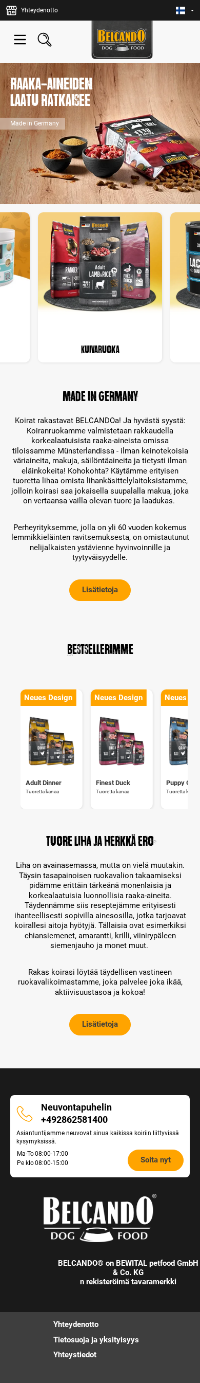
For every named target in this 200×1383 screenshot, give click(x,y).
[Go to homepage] (122, 40)
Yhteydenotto (75, 1324)
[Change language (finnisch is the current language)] (185, 10)
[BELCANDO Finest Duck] (122, 741)
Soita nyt (156, 1159)
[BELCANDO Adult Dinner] (51, 741)
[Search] (44, 39)
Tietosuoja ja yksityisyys (96, 1339)
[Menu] (20, 39)
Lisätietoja (100, 589)
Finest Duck (113, 782)
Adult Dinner (44, 782)
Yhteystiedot (74, 1354)
